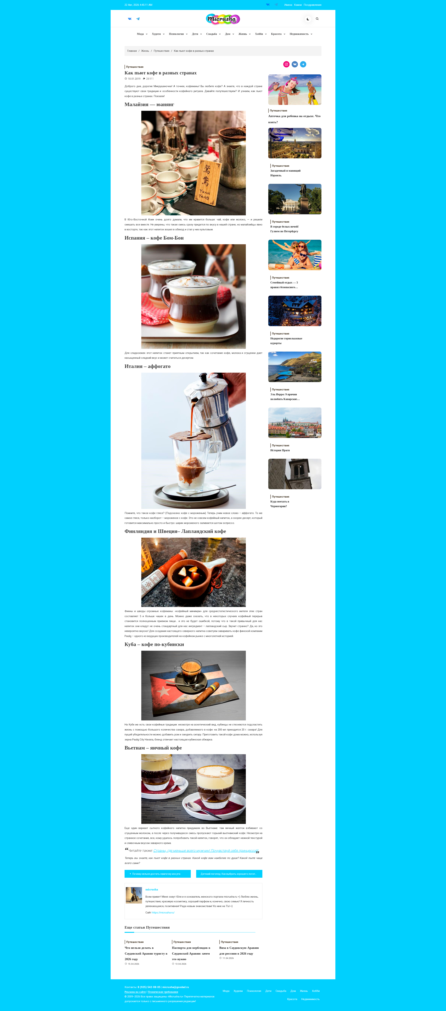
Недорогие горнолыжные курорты (286, 341)
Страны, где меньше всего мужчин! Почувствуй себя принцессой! (205, 850)
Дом (227, 33)
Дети (195, 33)
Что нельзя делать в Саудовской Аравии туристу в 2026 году (146, 953)
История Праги (280, 450)
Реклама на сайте (135, 991)
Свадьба (211, 33)
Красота (276, 33)
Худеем (156, 33)
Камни (298, 4)
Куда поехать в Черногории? (279, 504)
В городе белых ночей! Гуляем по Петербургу (284, 229)
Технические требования (163, 991)
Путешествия (134, 66)
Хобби (259, 33)
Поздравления (312, 4)
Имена (288, 4)
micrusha (151, 889)
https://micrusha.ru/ (163, 912)
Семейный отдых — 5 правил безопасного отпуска (284, 285)
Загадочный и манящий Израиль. (285, 173)
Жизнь (243, 33)
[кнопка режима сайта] (308, 19)
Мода (140, 33)
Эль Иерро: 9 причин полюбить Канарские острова (283, 397)
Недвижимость (299, 33)
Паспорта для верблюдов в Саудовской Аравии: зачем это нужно (191, 953)
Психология (176, 33)
